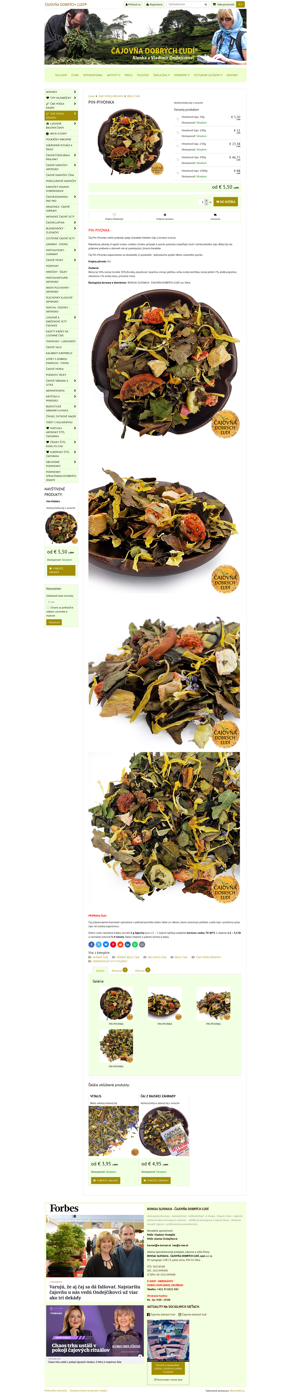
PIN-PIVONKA (53, 501)
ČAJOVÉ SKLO (54, 347)
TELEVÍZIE (143, 75)
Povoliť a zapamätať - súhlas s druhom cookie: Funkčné (168, 1368)
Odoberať (54, 622)
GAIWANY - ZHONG (57, 244)
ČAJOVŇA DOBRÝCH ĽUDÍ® (66, 4)
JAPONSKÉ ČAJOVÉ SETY (60, 216)
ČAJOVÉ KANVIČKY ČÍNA (60, 175)
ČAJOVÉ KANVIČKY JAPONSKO (57, 167)
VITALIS (95, 1096)
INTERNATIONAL (93, 75)
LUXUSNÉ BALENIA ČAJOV (55, 125)
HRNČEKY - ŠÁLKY (56, 271)
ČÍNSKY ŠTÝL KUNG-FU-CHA (56, 444)
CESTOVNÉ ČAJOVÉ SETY (60, 238)
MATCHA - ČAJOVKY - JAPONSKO (58, 309)
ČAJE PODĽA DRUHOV (208, 957)
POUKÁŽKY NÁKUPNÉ (58, 139)
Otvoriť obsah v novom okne (169, 1379)
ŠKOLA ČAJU (160, 75)
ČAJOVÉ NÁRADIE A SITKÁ (57, 382)
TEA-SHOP (61, 75)
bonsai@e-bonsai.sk (159, 1245)
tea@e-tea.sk (180, 1245)
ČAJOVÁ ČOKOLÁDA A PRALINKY (58, 157)
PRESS (129, 75)
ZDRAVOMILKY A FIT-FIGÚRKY (110, 961)
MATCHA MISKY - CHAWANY (56, 252)
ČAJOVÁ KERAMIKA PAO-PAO (57, 198)
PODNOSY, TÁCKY (56, 374)
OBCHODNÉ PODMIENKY (53, 464)
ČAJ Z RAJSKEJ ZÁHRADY (158, 1096)
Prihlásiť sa (134, 4)
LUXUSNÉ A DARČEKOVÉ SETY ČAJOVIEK (56, 321)
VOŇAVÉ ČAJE (100, 957)
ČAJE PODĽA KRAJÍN (55, 105)
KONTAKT (232, 75)
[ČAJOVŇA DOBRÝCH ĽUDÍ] (145, 63)
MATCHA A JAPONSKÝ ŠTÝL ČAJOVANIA (55, 432)
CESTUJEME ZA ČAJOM (207, 75)
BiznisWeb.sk (237, 1390)
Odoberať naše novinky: (60, 595)
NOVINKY (51, 92)
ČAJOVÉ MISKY (54, 260)
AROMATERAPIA (55, 390)
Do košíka (227, 202)
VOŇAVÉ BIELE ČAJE (128, 957)
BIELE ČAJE (181, 957)
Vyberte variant (106, 1180)
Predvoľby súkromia (55, 1390)
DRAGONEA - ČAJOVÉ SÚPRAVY (58, 208)
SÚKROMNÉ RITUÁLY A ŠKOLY (59, 147)
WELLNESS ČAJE (157, 957)
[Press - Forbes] (95, 1300)
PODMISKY (52, 266)
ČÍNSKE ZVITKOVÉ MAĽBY (61, 416)
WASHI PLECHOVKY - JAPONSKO (58, 289)
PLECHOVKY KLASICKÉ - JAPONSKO (60, 299)
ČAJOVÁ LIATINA (55, 222)
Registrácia (156, 4)
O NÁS (75, 75)
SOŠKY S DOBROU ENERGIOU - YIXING (57, 361)
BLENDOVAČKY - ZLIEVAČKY (55, 230)
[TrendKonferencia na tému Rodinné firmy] (95, 1363)
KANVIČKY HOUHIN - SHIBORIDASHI (58, 189)
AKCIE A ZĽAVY (58, 133)
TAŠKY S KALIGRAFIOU (59, 422)
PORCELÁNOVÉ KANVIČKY (61, 181)
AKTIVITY (112, 75)
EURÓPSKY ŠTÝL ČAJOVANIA (58, 454)
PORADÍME (180, 75)
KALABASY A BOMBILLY (59, 353)
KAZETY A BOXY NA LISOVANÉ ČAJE (57, 333)
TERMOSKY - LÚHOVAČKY (61, 341)
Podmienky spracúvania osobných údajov (61, 476)
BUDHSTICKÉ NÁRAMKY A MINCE (57, 408)
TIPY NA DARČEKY (60, 97)
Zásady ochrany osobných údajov (88, 1390)
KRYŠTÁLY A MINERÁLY (53, 398)
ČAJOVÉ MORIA (54, 369)
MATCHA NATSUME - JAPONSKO (57, 279)
